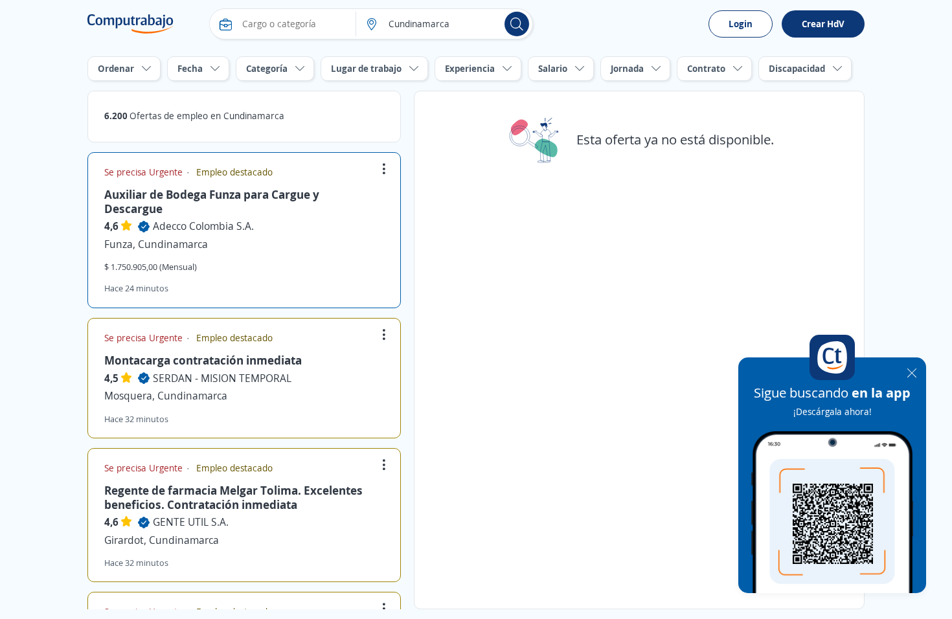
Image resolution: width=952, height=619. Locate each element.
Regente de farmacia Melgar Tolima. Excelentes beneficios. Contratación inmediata (233, 497)
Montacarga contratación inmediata (203, 360)
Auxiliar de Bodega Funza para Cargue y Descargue (211, 201)
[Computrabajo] (130, 24)
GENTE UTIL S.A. (191, 522)
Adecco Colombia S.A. (203, 226)
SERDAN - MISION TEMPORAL (222, 378)
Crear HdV (823, 23)
